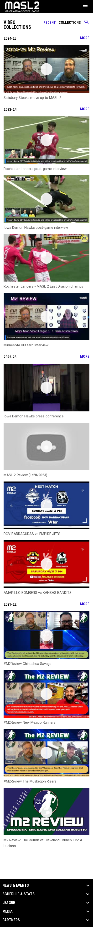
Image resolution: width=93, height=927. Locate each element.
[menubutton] (85, 7)
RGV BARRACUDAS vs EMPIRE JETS (32, 534)
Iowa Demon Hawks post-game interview (36, 227)
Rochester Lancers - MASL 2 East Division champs (43, 286)
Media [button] (7, 911)
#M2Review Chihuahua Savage (28, 664)
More (84, 38)
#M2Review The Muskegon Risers (30, 781)
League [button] (8, 903)
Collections (70, 22)
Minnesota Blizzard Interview (26, 345)
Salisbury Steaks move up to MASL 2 (32, 98)
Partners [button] (11, 920)
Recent (49, 22)
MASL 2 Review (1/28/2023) (25, 475)
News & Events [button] (15, 885)
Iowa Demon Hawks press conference (34, 416)
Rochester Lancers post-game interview (35, 169)
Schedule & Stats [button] (18, 894)
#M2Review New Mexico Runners (30, 722)
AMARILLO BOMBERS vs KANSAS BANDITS (38, 592)
